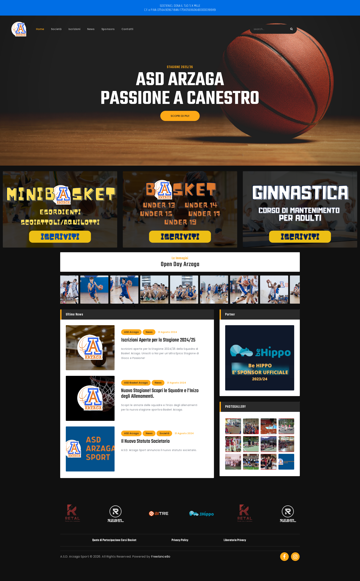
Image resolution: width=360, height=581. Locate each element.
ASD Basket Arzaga (136, 382)
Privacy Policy (180, 540)
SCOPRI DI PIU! (180, 116)
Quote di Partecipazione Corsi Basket (114, 540)
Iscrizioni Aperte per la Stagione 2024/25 (158, 340)
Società (164, 433)
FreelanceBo (160, 556)
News (149, 332)
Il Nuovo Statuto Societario (145, 441)
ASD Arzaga (131, 332)
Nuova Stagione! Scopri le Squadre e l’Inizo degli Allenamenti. (160, 393)
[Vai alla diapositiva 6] (137, 306)
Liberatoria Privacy (235, 540)
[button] (64, 289)
